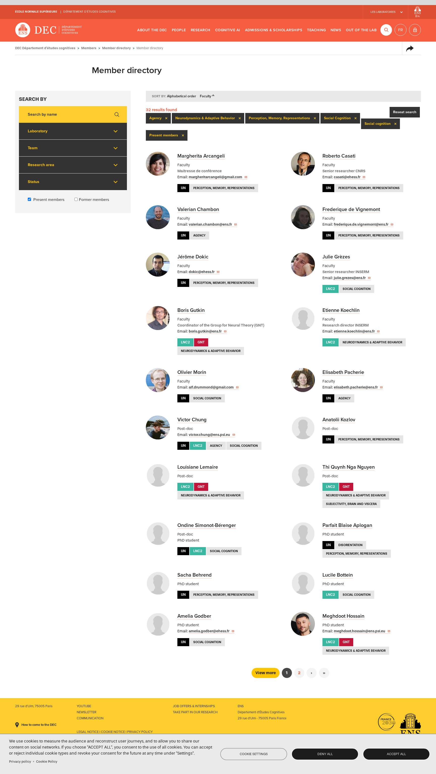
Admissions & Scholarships (274, 30)
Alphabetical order (181, 96)
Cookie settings (254, 754)
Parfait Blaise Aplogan (347, 525)
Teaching (316, 30)
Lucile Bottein (337, 575)
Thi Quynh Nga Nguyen (348, 467)
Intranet (415, 30)
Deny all (325, 754)
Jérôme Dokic (192, 257)
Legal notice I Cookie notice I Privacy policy (115, 732)
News (336, 30)
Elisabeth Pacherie (343, 372)
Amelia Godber (194, 616)
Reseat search (404, 112)
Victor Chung (192, 420)
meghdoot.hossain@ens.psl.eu (359, 631)
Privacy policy (20, 761)
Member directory (116, 48)
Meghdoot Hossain (343, 616)
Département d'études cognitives (89, 11)
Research (200, 30)
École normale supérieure (36, 11)
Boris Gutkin (191, 310)
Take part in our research (195, 712)
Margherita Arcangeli (201, 156)
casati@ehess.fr (347, 177)
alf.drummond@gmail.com (211, 387)
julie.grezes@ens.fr (350, 278)
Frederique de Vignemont (351, 209)
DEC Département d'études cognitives (48, 30)
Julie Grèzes (336, 257)
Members (88, 48)
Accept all (396, 754)
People (179, 30)
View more (265, 672)
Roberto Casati (339, 156)
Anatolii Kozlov (338, 420)
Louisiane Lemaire (197, 467)
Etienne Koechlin (341, 310)
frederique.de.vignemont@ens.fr (361, 224)
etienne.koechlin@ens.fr (354, 331)
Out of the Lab (361, 30)
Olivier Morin (191, 372)
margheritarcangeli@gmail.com (215, 177)
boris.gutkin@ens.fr (205, 331)
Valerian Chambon (198, 209)
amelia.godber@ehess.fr (209, 631)
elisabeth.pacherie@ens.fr (356, 387)
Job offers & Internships (194, 706)
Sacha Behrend (194, 575)
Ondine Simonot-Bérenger (206, 525)
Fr (400, 30)
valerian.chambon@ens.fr (210, 224)
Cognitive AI (227, 30)
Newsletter (86, 712)
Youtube (84, 706)
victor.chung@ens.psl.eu (209, 435)
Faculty (207, 96)
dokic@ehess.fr (201, 272)
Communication (90, 718)
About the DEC (152, 30)
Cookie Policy (46, 761)
